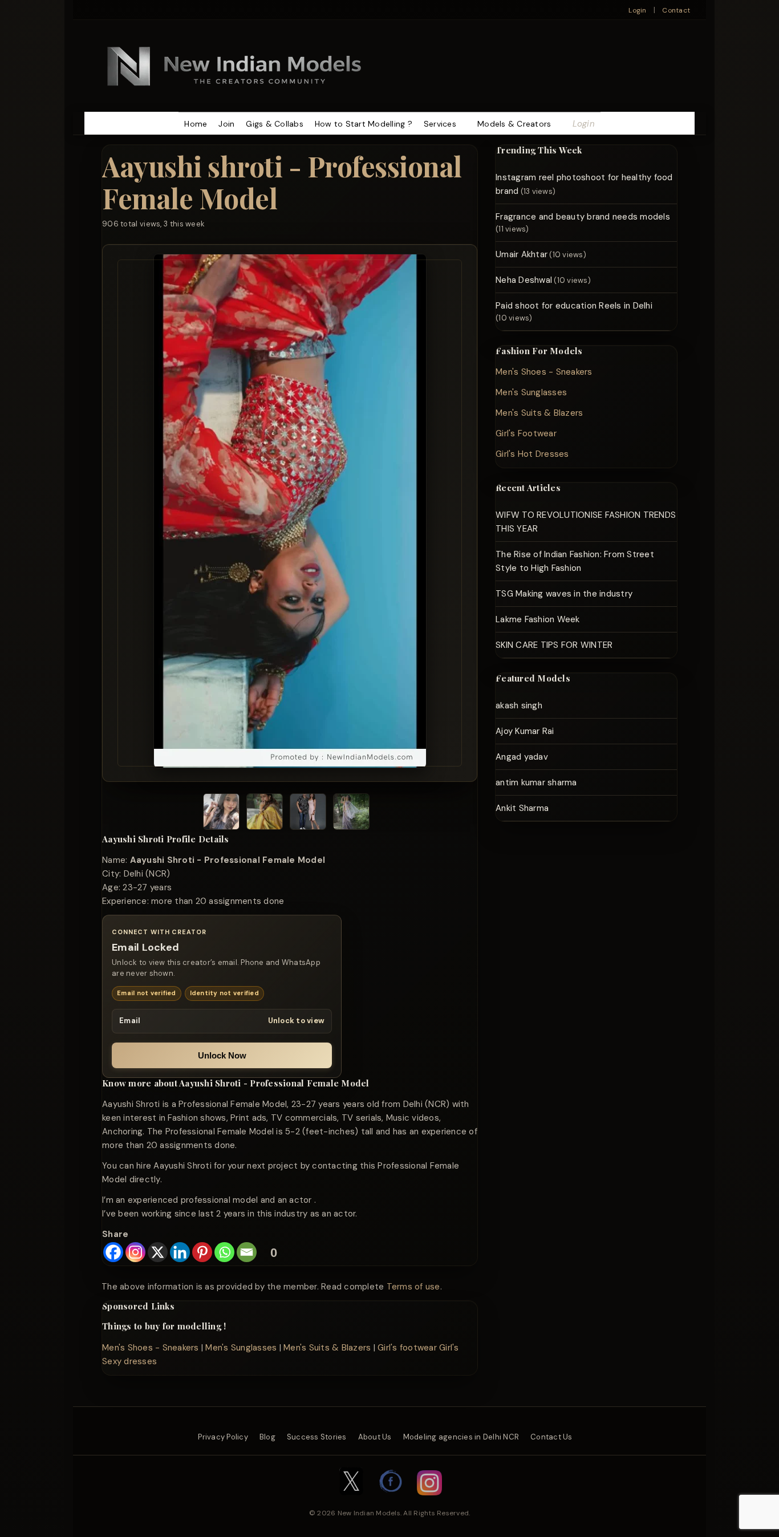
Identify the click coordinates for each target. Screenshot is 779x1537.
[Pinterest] (202, 1252)
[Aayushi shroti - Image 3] (308, 813)
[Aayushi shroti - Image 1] (221, 813)
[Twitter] (351, 1501)
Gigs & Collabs (274, 124)
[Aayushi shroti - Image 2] (264, 813)
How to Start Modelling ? (363, 124)
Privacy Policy (223, 1437)
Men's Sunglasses (241, 1347)
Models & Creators (514, 124)
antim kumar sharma (536, 782)
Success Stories (317, 1437)
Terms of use (413, 1286)
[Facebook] (113, 1252)
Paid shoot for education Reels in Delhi (574, 305)
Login (637, 10)
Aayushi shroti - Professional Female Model (282, 182)
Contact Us (551, 1437)
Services (440, 124)
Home (195, 124)
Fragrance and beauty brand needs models (583, 216)
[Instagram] (135, 1252)
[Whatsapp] (224, 1252)
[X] (158, 1252)
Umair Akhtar (521, 254)
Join (226, 124)
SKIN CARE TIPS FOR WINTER (554, 645)
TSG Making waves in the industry (564, 593)
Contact (676, 10)
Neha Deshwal (524, 280)
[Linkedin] (180, 1252)
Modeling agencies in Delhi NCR (461, 1437)
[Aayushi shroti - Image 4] (351, 813)
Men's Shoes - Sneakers (150, 1347)
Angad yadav (522, 757)
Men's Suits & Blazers (327, 1347)
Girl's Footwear (526, 433)
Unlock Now (222, 1055)
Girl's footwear (407, 1347)
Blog (267, 1437)
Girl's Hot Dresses (532, 454)
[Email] (247, 1252)
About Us (375, 1437)
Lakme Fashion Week (538, 619)
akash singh (519, 705)
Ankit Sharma (522, 808)
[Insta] (429, 1501)
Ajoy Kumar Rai (525, 731)
